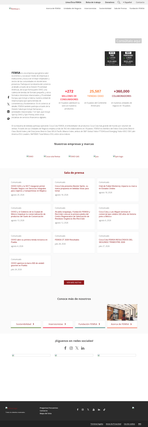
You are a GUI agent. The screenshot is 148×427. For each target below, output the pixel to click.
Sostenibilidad (105, 8)
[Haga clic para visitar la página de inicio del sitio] (14, 8)
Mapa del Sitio (46, 413)
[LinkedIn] (83, 348)
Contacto (140, 2)
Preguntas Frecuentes (49, 408)
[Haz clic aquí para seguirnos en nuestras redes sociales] (31, 373)
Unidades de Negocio (72, 8)
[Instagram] (71, 348)
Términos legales (96, 424)
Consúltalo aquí (128, 41)
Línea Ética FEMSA (73, 2)
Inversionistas (90, 8)
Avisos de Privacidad (113, 424)
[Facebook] (65, 348)
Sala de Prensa (120, 8)
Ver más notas (74, 282)
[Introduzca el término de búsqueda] (119, 2)
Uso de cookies (129, 424)
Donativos (109, 2)
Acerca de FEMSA (53, 8)
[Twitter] (77, 348)
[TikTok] (104, 410)
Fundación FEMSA (137, 8)
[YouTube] (93, 410)
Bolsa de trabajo (93, 2)
